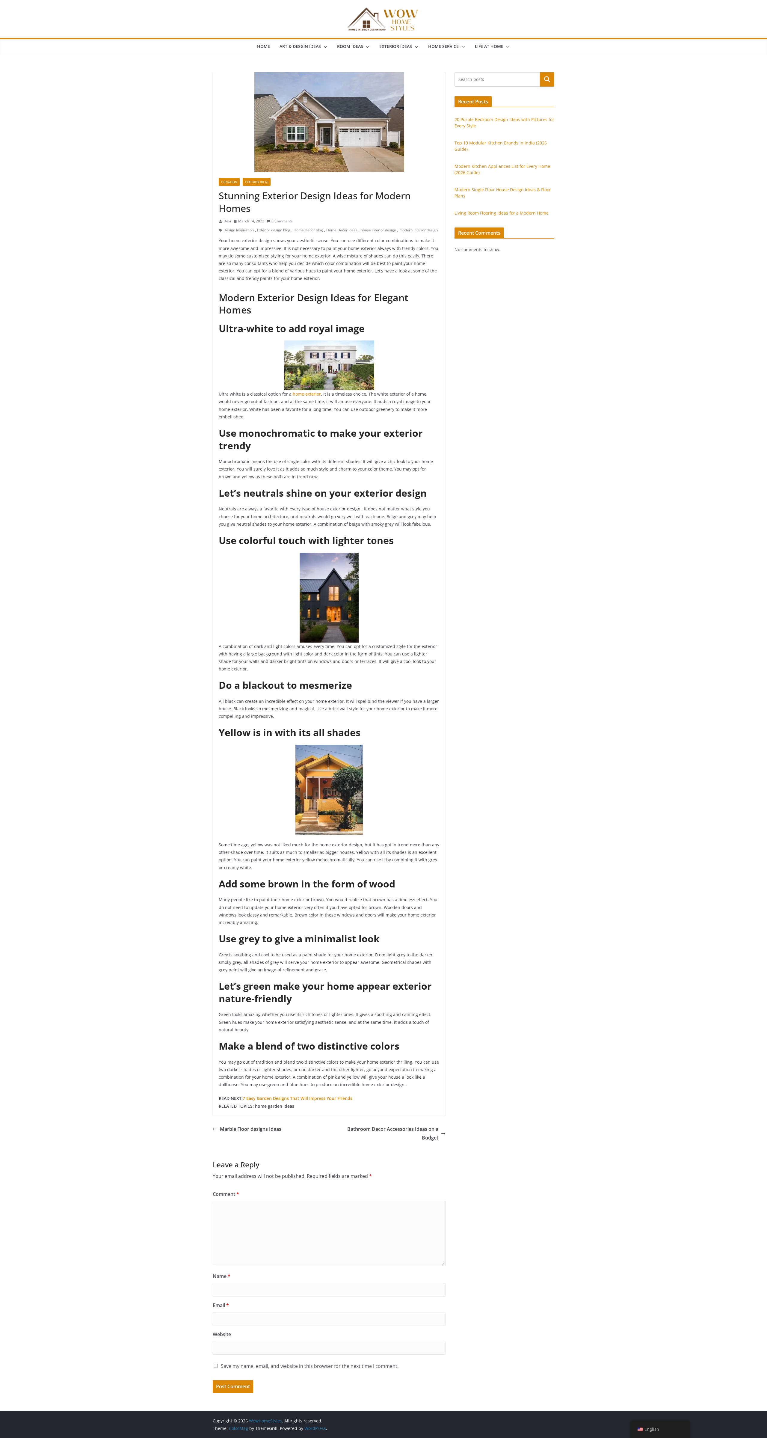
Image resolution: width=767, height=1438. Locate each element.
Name (221, 1276)
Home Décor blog (308, 230)
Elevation (229, 182)
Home (263, 46)
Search (547, 79)
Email (221, 1305)
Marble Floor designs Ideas (250, 1129)
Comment (226, 1194)
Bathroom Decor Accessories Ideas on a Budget (392, 1133)
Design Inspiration (239, 230)
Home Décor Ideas (341, 230)
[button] (324, 46)
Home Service (443, 46)
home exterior (307, 394)
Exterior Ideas (395, 46)
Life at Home (489, 46)
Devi (227, 221)
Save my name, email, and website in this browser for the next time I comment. (309, 1366)
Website (222, 1334)
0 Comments (282, 221)
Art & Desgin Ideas (300, 46)
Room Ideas (350, 46)
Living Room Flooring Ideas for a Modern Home (502, 213)
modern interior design (418, 230)
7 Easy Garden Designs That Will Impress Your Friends (297, 1098)
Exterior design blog (273, 230)
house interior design (378, 230)
